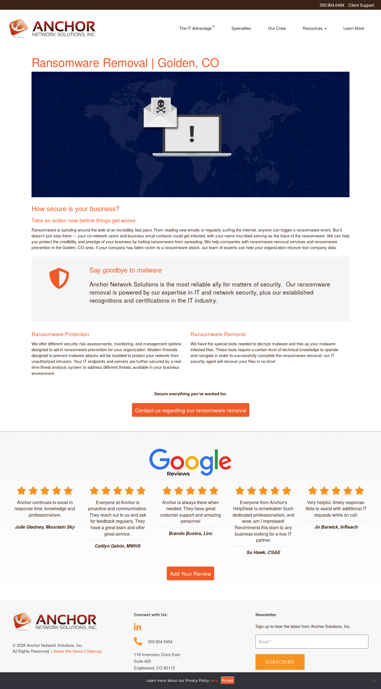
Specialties (241, 28)
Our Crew (277, 28)
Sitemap (94, 651)
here (214, 680)
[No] (374, 680)
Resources (313, 28)
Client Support (361, 5)
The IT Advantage (197, 28)
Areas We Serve (68, 651)
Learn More (353, 28)
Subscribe (280, 662)
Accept (227, 680)
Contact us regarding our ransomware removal (190, 410)
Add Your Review (190, 573)
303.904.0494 (332, 5)
